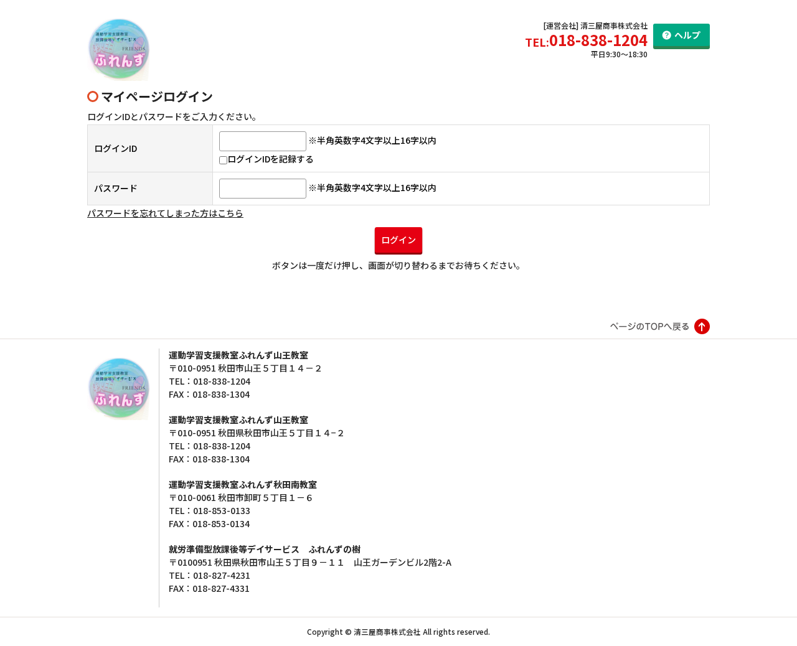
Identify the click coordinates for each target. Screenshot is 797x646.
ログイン (398, 239)
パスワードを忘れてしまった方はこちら (165, 213)
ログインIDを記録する (270, 158)
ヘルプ (687, 35)
